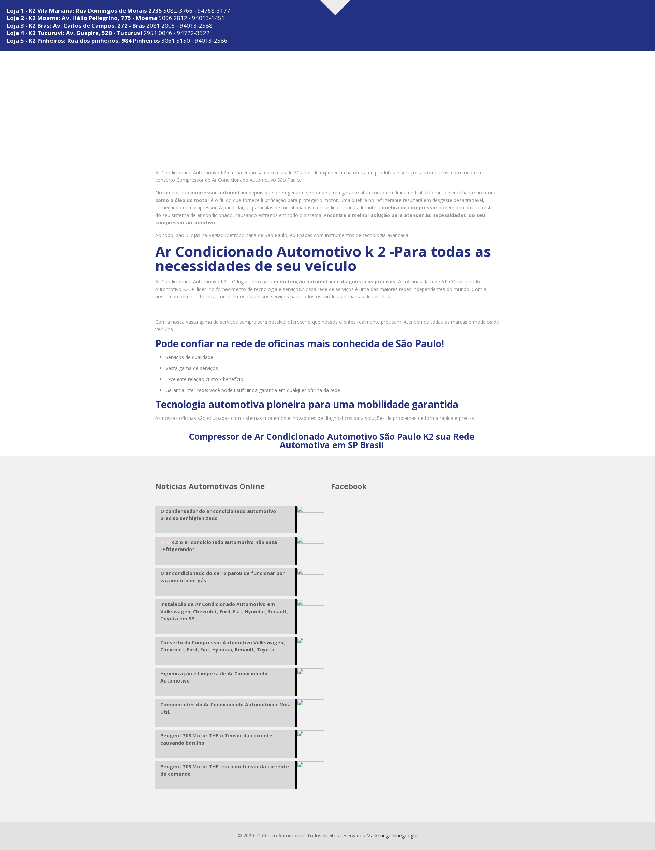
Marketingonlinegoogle (391, 835)
